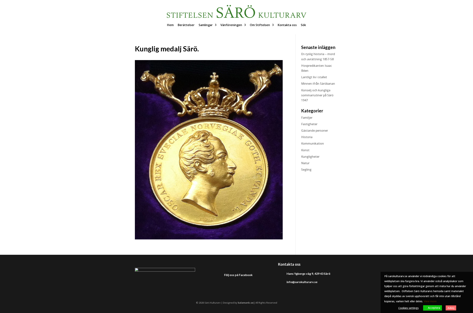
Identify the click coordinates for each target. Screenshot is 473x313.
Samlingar (206, 25)
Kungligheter (310, 157)
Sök (303, 25)
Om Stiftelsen (260, 25)
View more (430, 301)
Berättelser (186, 25)
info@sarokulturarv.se (302, 282)
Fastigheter (309, 124)
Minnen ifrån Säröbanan (318, 84)
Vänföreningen (231, 25)
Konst (305, 150)
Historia (306, 137)
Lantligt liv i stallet (314, 77)
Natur (305, 163)
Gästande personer (314, 130)
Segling (306, 170)
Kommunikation (312, 143)
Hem (170, 25)
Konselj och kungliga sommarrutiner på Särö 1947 (317, 95)
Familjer (306, 118)
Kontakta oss (287, 25)
